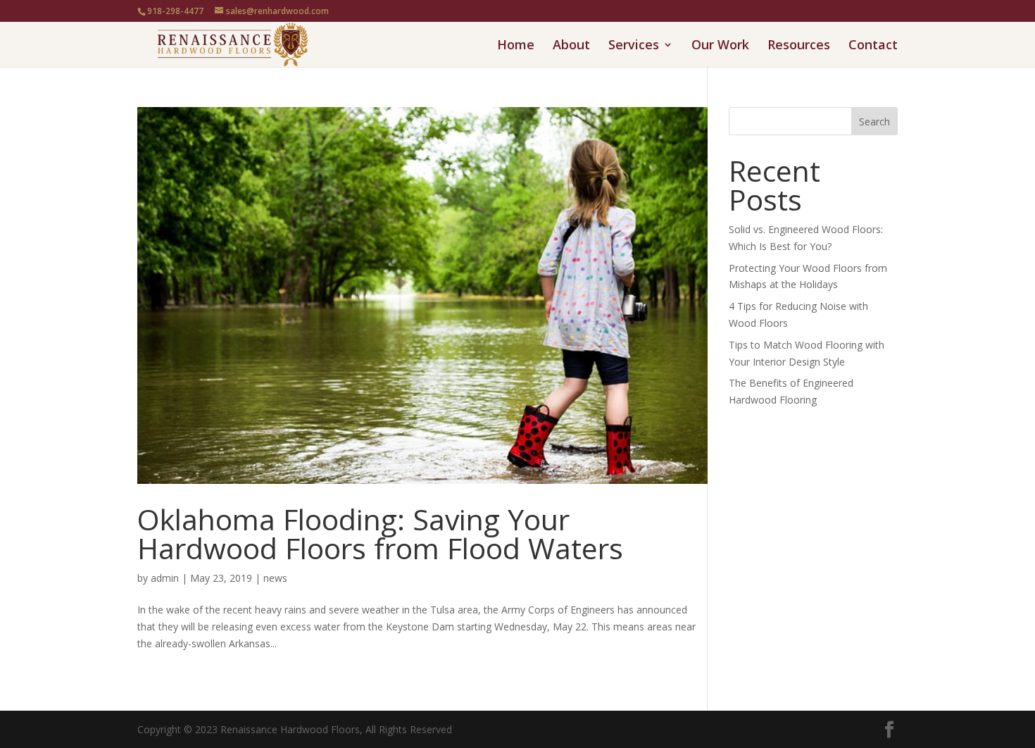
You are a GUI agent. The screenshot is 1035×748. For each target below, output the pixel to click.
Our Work (720, 46)
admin (165, 578)
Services (633, 46)
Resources (798, 46)
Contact (873, 46)
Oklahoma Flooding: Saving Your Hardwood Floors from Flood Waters (380, 533)
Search (874, 121)
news (275, 578)
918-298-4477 (175, 11)
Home (515, 46)
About (571, 46)
